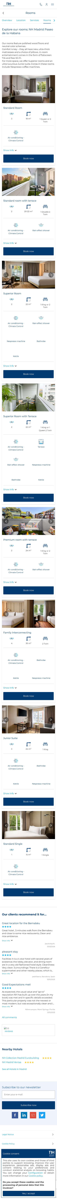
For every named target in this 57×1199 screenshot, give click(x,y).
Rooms (47, 20)
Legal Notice (8, 1134)
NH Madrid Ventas (11, 1062)
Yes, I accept (28, 1193)
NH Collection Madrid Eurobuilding (20, 1058)
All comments (9, 1017)
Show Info (8, 150)
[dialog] (28, 1173)
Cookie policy (36, 1175)
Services (34, 20)
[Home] (8, 4)
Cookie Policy (8, 1143)
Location (21, 20)
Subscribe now (28, 1105)
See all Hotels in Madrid (14, 1069)
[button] (3, 13)
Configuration (35, 1173)
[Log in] (48, 4)
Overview (7, 20)
